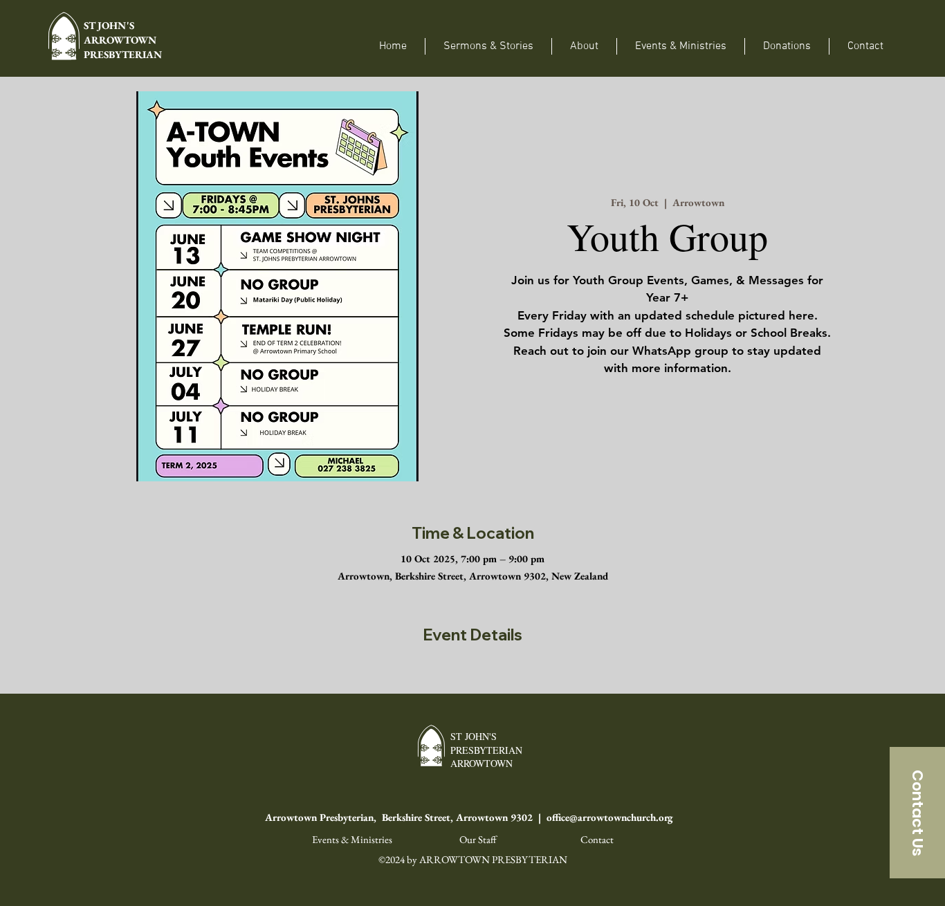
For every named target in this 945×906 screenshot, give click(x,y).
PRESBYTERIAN (123, 54)
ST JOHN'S (111, 25)
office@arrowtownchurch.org (610, 817)
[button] (584, 46)
